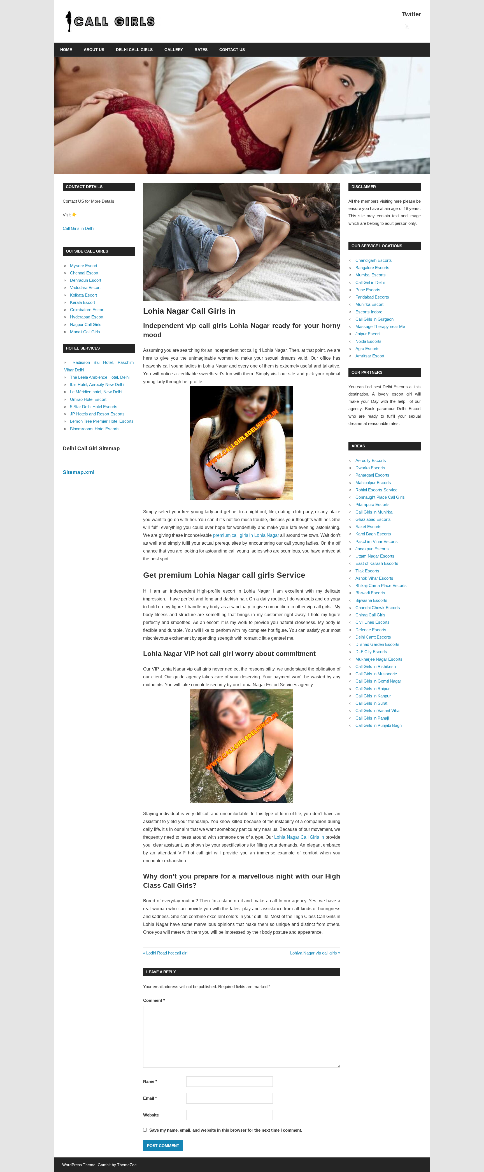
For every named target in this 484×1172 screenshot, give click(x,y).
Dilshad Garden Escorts (377, 644)
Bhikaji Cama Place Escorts (381, 585)
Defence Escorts (370, 629)
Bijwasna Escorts (371, 600)
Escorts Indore (368, 311)
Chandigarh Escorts (373, 260)
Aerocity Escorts (370, 460)
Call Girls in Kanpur (373, 696)
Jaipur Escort (367, 333)
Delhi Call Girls (134, 49)
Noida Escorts (368, 341)
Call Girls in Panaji (372, 718)
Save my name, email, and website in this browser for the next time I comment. (225, 1130)
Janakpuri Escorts (372, 548)
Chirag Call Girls (370, 614)
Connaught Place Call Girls (380, 497)
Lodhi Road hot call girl (166, 953)
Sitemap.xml (78, 472)
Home (66, 49)
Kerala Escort (82, 302)
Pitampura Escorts (372, 504)
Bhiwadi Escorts (370, 592)
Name (150, 1081)
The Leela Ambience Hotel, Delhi (99, 377)
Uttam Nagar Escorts (374, 556)
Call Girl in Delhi (370, 282)
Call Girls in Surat (371, 703)
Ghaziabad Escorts (373, 519)
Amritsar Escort (369, 355)
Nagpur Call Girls (85, 324)
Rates (201, 49)
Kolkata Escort (83, 295)
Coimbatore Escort (87, 309)
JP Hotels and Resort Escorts (97, 414)
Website (151, 1115)
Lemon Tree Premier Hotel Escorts (102, 421)
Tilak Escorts (367, 570)
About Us (94, 49)
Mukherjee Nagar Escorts (378, 659)
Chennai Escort (84, 273)
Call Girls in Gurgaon (374, 319)
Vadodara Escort (85, 287)
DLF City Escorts (371, 651)
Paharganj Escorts (372, 475)
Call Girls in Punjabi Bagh (378, 725)
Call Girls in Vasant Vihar (378, 710)
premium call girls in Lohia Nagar (246, 535)
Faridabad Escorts (372, 297)
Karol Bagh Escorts (373, 533)
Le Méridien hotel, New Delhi (96, 391)
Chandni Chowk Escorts (377, 607)
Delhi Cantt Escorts (373, 637)
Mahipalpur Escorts (373, 482)
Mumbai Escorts (370, 274)
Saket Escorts (368, 526)
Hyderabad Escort (86, 317)
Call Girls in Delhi (78, 228)
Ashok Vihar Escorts (374, 578)
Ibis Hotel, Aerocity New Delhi (97, 384)
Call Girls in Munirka (373, 512)
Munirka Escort (369, 304)
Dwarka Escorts (370, 467)
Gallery (173, 49)
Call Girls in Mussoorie (376, 673)
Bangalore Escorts (372, 267)
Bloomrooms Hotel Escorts (95, 428)
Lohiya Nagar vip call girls (313, 953)
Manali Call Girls (85, 331)
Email (150, 1098)
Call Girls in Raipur (372, 688)
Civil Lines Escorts (372, 622)
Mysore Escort (83, 265)
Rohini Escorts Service (376, 489)
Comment (154, 1000)
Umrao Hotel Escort (88, 399)
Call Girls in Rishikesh (375, 666)
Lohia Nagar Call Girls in (299, 837)
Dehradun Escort (85, 280)
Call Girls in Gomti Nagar (378, 681)
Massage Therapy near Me (380, 326)
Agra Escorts (367, 348)
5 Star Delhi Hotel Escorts (93, 406)
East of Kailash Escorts (376, 563)
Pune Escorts (367, 289)
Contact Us (232, 49)
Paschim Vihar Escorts (376, 541)
